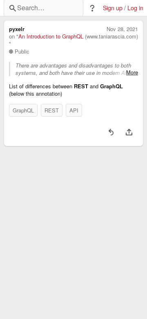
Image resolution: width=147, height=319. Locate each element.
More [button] (132, 72)
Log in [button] (135, 8)
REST (52, 110)
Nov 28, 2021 (122, 29)
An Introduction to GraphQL (50, 36)
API (73, 110)
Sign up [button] (112, 8)
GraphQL (23, 110)
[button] (92, 8)
